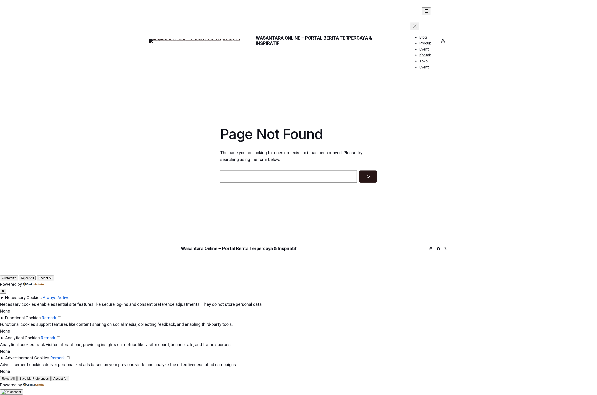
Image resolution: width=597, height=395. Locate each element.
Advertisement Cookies (27, 357)
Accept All (45, 278)
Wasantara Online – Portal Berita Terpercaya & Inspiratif (314, 40)
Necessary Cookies (23, 297)
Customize (9, 278)
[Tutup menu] (414, 26)
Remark (49, 317)
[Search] (368, 176)
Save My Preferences (34, 378)
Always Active (56, 297)
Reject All (27, 278)
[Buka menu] (426, 11)
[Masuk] (443, 40)
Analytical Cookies (22, 337)
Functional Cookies (23, 317)
